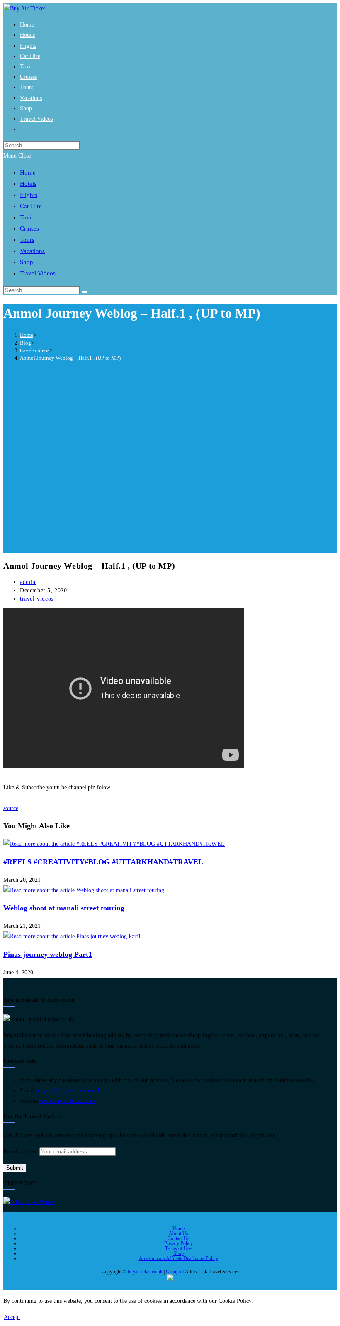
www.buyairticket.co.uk (68, 1101)
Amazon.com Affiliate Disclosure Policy (178, 1258)
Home (178, 1228)
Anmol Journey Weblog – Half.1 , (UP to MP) (70, 358)
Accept (12, 1317)
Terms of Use (178, 1248)
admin (28, 582)
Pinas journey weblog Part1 (47, 954)
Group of (175, 1272)
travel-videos (36, 599)
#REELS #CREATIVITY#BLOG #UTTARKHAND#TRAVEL (103, 862)
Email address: (21, 1151)
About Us (178, 1233)
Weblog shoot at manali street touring (63, 908)
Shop (178, 1253)
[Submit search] (84, 292)
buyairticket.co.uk (145, 1272)
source (10, 808)
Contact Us (178, 1238)
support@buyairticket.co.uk (68, 1091)
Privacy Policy (178, 1243)
